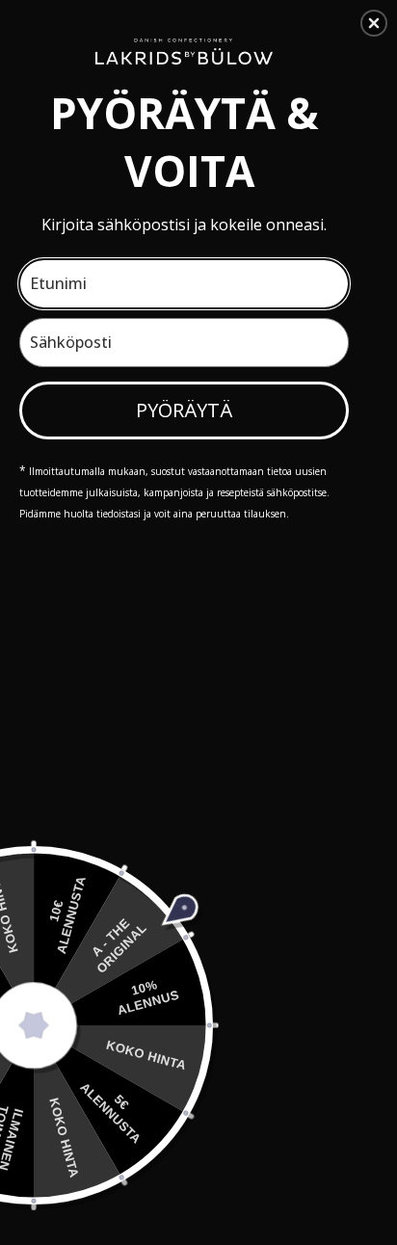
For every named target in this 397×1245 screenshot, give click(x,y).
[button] (373, 23)
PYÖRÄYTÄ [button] (184, 410)
